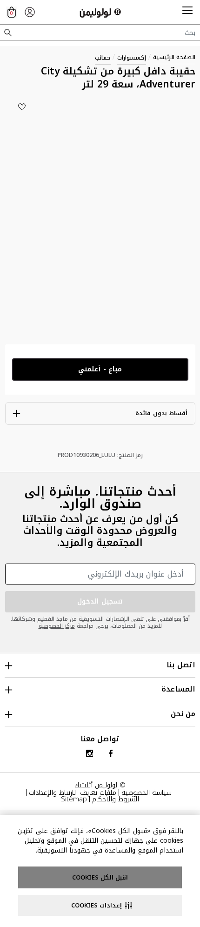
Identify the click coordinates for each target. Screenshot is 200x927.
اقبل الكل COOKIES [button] (100, 877)
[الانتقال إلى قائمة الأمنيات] (22, 106)
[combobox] (100, 32)
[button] (187, 12)
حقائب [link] (103, 57)
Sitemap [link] (74, 799)
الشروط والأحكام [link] (115, 799)
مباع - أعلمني (100, 369)
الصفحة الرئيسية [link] (174, 57)
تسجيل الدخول (100, 601)
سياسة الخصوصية (146, 792)
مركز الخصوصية (57, 625)
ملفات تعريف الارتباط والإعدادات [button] (72, 792)
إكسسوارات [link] (131, 57)
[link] (30, 12)
